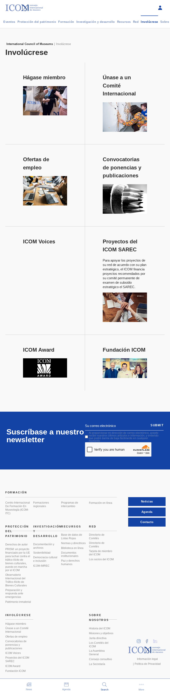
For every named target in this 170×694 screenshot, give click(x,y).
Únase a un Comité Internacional (17, 630)
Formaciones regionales (41, 504)
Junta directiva (97, 638)
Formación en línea (100, 502)
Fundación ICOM (15, 671)
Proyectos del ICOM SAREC (17, 659)
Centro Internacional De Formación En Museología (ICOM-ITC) (17, 508)
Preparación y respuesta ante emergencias (14, 594)
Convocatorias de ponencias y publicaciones (16, 645)
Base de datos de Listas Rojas (71, 536)
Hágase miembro (15, 623)
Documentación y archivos (43, 546)
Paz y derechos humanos (70, 562)
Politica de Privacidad (148, 663)
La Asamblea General (97, 652)
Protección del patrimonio (36, 21)
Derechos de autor (16, 544)
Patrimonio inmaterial (18, 601)
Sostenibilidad (41, 552)
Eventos (9, 21)
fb (148, 639)
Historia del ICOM (99, 628)
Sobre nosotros (99, 618)
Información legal (147, 659)
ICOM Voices (13, 653)
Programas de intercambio (69, 504)
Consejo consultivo (100, 659)
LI (157, 639)
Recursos (124, 21)
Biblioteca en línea (72, 548)
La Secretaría (97, 664)
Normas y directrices (73, 543)
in (140, 639)
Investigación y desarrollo (95, 21)
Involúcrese (149, 21)
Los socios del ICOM (101, 559)
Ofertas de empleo (16, 636)
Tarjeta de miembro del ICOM (100, 553)
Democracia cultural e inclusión (45, 559)
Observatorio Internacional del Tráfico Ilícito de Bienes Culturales (16, 580)
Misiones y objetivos (101, 633)
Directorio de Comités (96, 536)
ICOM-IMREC (41, 565)
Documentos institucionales (69, 554)
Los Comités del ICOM (98, 644)
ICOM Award (12, 666)
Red (136, 21)
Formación (66, 21)
